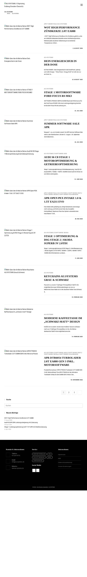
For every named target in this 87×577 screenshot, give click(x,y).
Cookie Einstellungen (64, 466)
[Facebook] (34, 470)
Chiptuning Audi (60, 153)
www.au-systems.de (18, 468)
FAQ (50, 454)
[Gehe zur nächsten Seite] (80, 392)
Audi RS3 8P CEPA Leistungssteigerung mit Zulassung (21, 422)
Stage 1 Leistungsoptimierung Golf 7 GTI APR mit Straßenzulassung (25, 427)
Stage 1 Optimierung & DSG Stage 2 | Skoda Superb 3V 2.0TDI (61, 240)
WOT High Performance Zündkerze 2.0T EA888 (18, 418)
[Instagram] (37, 470)
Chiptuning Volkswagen (68, 194)
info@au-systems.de (18, 462)
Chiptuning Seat (74, 193)
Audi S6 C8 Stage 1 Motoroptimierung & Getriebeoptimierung (61, 161)
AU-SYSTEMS (15, 13)
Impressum (61, 454)
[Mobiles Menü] (82, 5)
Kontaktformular (39, 454)
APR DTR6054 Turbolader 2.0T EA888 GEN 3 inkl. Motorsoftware (62, 361)
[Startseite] (4, 13)
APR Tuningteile (50, 24)
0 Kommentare (50, 48)
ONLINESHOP (43, 517)
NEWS (49, 457)
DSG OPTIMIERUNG (39, 457)
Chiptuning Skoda (51, 194)
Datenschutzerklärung (65, 462)
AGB (59, 458)
